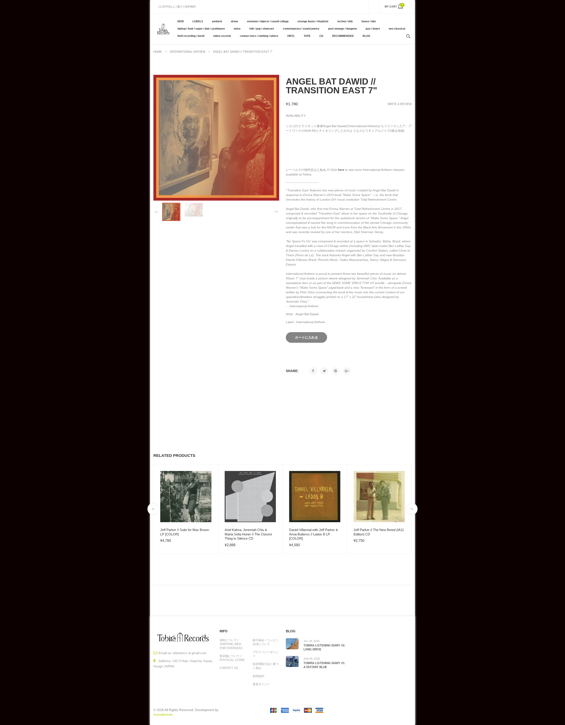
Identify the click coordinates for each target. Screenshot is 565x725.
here (341, 169)
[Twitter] (324, 371)
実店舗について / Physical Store (232, 658)
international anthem (187, 51)
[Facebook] (313, 371)
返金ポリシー (261, 684)
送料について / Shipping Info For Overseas (231, 644)
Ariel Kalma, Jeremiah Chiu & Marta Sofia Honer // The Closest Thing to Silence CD (248, 534)
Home (157, 51)
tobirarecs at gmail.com (190, 653)
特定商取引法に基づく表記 (266, 666)
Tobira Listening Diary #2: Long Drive (324, 647)
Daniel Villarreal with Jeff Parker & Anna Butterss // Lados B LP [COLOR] (313, 534)
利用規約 (258, 676)
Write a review (400, 104)
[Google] (347, 371)
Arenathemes (163, 714)
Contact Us (229, 668)
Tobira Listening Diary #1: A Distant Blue (324, 665)
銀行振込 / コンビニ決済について (265, 642)
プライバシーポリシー (266, 654)
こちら (321, 169)
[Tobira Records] (163, 28)
